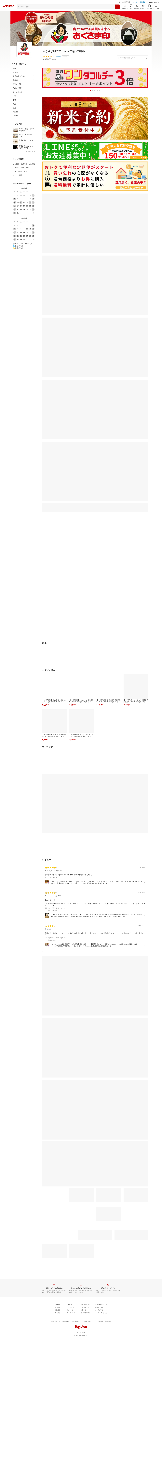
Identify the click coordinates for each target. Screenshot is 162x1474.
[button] (154, 7)
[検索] (117, 12)
